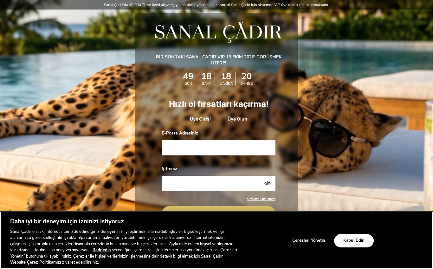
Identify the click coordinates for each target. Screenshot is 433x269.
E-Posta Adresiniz (180, 133)
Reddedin (102, 250)
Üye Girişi (200, 118)
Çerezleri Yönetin (308, 240)
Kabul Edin (354, 240)
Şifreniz (169, 169)
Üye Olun (237, 118)
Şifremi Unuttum (261, 198)
